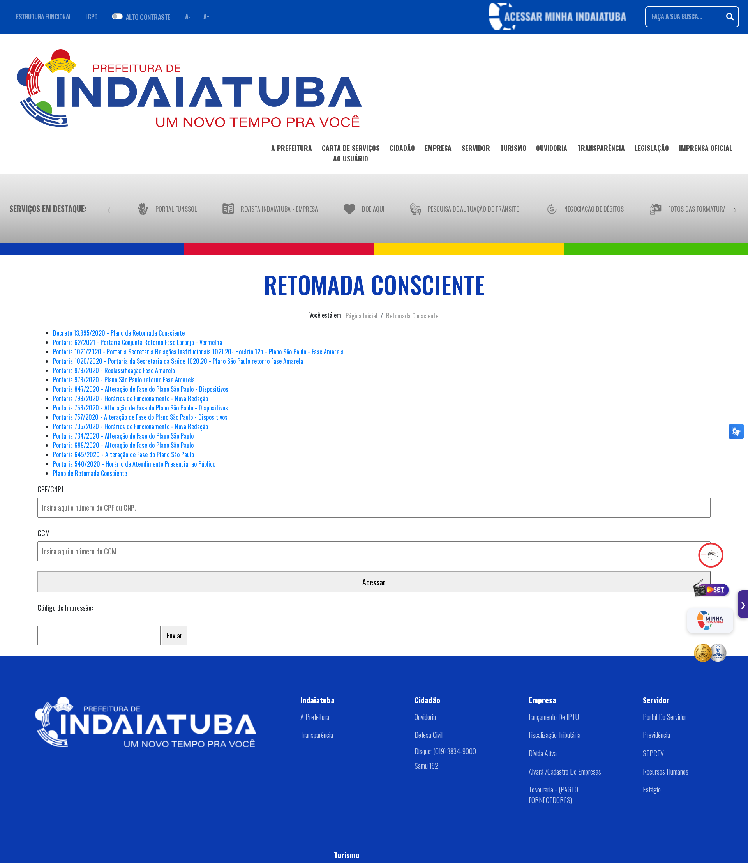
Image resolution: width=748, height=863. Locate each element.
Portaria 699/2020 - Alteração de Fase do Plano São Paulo (123, 445)
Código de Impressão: (65, 608)
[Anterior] (108, 208)
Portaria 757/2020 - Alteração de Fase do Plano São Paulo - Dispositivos (140, 417)
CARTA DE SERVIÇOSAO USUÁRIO (350, 153)
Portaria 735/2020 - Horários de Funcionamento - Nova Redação (130, 426)
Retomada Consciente (412, 315)
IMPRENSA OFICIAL (705, 148)
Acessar (374, 582)
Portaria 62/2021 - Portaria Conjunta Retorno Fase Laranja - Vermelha (137, 342)
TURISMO (513, 148)
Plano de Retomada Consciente (90, 473)
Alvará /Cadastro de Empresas (565, 771)
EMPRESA (438, 148)
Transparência (316, 735)
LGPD (91, 16)
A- (188, 16)
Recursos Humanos (665, 771)
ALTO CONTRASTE (148, 17)
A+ (206, 16)
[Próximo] (735, 208)
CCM (43, 533)
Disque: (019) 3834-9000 (445, 751)
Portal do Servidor (664, 717)
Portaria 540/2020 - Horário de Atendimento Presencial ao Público (134, 464)
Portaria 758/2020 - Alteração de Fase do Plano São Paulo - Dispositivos (140, 407)
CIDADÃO (402, 148)
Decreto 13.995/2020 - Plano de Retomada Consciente (119, 333)
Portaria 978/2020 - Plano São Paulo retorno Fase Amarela (124, 379)
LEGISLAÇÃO (652, 148)
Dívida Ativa (543, 753)
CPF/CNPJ (50, 489)
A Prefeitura (314, 717)
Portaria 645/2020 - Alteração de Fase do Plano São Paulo (123, 454)
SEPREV (653, 753)
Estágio (652, 789)
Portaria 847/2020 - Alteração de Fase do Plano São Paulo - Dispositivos (140, 389)
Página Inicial (362, 315)
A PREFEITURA (291, 148)
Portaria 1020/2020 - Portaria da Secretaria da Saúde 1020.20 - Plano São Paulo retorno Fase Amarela (178, 361)
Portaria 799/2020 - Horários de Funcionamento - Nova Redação (130, 398)
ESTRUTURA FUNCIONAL (43, 16)
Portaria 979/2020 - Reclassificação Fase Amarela (114, 370)
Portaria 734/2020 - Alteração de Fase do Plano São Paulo (123, 435)
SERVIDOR (476, 148)
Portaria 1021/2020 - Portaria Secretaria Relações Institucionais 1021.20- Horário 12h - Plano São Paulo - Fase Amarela (198, 351)
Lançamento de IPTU (554, 717)
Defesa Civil (429, 735)
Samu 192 (426, 765)
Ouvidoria (425, 717)
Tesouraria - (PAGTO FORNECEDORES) (553, 794)
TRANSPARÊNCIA (601, 148)
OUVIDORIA (551, 148)
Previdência (656, 735)
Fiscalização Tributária (554, 735)
